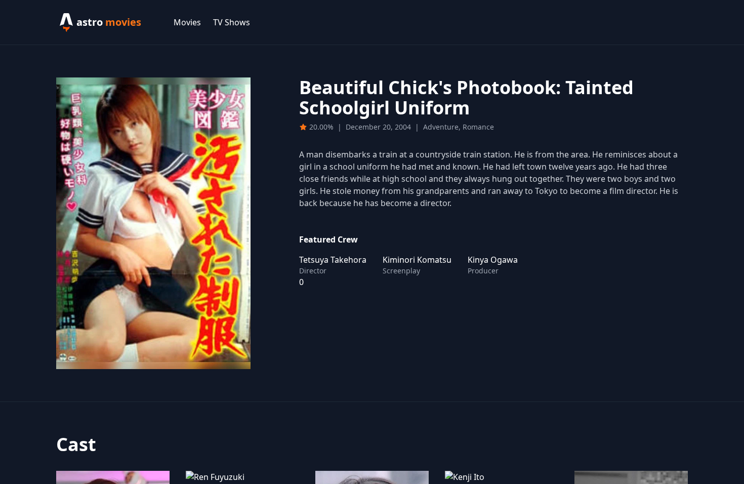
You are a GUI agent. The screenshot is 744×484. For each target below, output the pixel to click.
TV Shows (231, 22)
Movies (187, 22)
